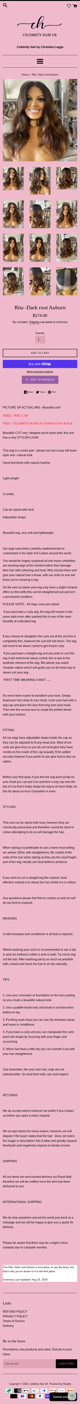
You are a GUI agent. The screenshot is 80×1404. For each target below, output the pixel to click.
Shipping (34, 322)
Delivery (8, 1325)
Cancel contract (63, 1396)
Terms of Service (14, 1321)
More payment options (40, 371)
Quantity (40, 333)
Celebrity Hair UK (38, 1383)
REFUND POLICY (15, 1311)
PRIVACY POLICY (15, 1316)
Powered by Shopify (60, 1383)
